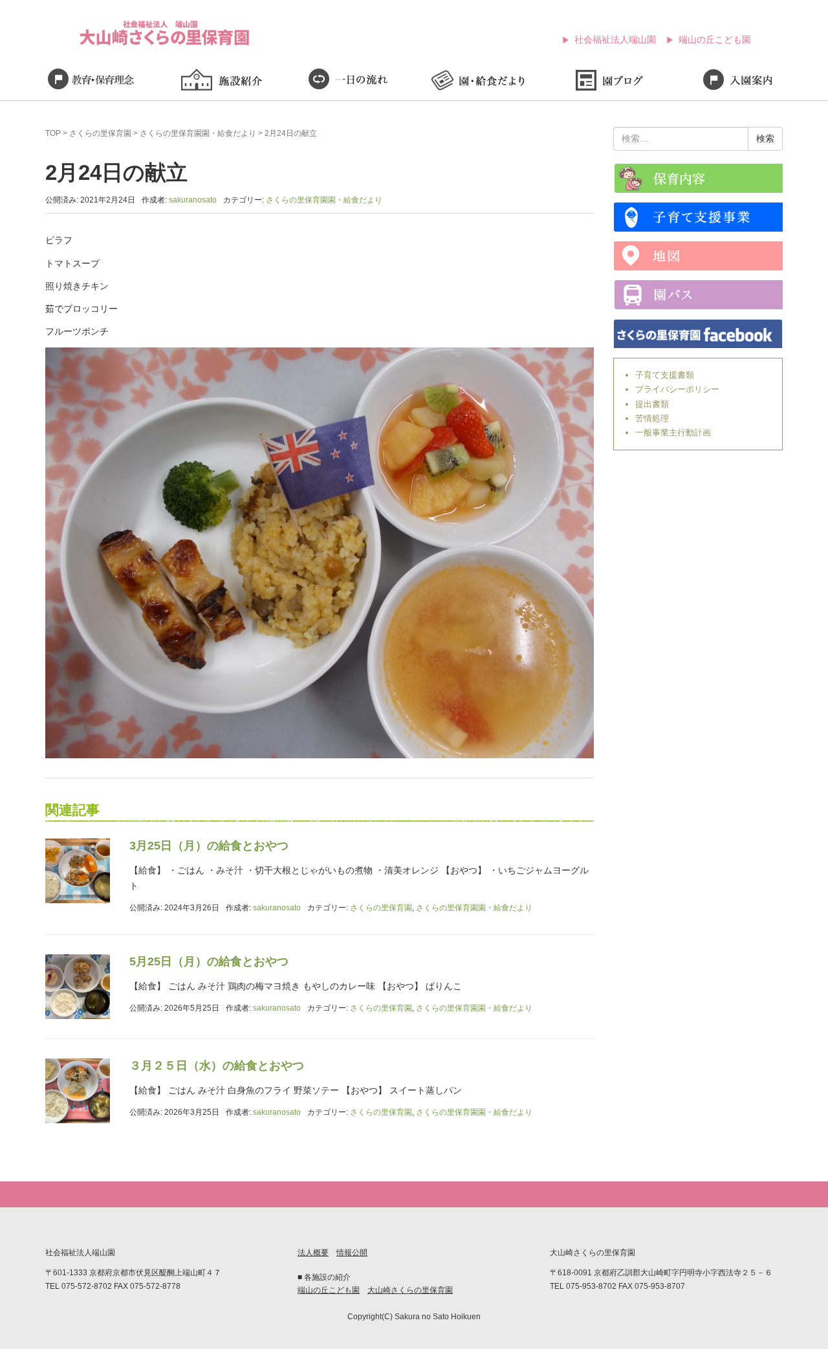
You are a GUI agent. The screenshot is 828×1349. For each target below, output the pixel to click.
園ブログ (608, 81)
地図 (698, 255)
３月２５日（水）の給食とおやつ (216, 1065)
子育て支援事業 (698, 217)
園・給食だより (478, 81)
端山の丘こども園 (715, 39)
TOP (53, 133)
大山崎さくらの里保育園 (410, 1290)
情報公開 (351, 1252)
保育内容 (698, 178)
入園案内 (737, 81)
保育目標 (90, 81)
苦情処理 (652, 418)
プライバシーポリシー (677, 389)
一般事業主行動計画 (673, 432)
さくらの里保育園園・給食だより (198, 133)
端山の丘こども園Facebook (698, 333)
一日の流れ (349, 81)
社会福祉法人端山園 (615, 39)
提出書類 (652, 404)
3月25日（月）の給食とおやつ (209, 845)
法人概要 (313, 1252)
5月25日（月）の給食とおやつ (209, 961)
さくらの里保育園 (100, 133)
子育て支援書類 (664, 375)
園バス (698, 294)
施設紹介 (220, 81)
